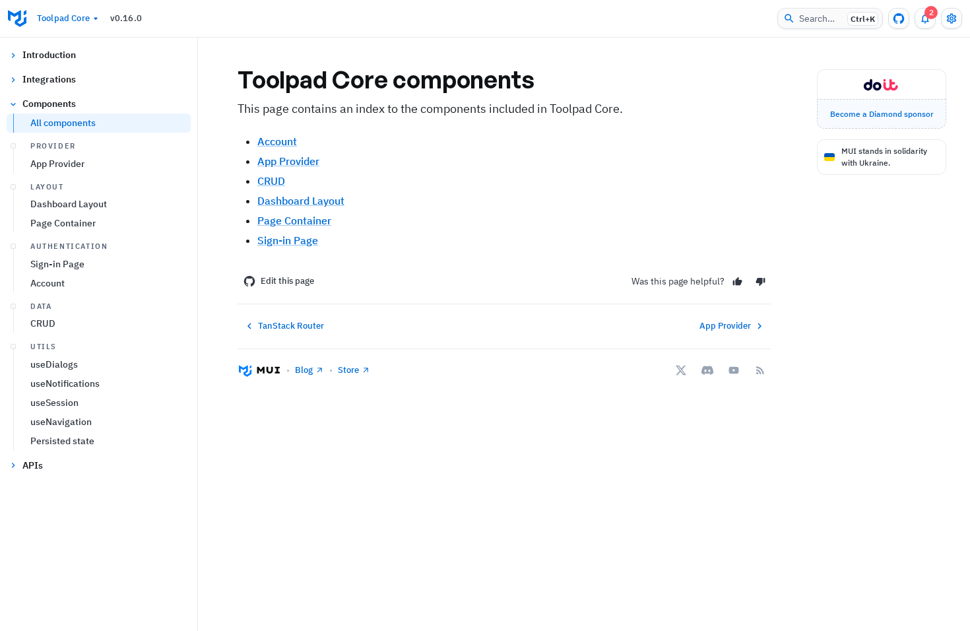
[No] (760, 281)
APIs (32, 465)
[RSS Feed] (760, 370)
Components (49, 104)
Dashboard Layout (68, 204)
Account (47, 283)
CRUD (42, 323)
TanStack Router (291, 325)
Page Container (63, 223)
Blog (304, 370)
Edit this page (287, 280)
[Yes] (737, 281)
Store (348, 370)
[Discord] (707, 370)
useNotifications (65, 383)
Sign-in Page (57, 264)
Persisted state (62, 441)
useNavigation (61, 422)
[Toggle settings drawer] (951, 18)
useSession (54, 403)
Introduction (49, 55)
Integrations (49, 79)
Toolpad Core (63, 18)
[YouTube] (733, 370)
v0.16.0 (126, 18)
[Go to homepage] (17, 18)
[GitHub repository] (898, 18)
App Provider (57, 164)
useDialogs (54, 364)
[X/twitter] (681, 370)
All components (63, 123)
